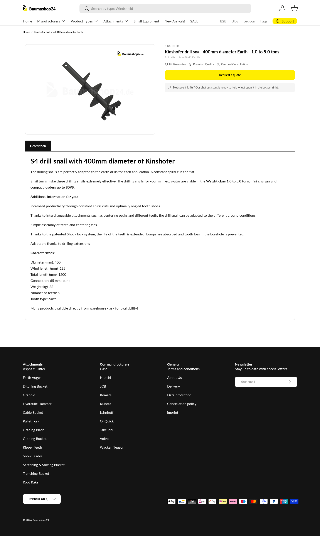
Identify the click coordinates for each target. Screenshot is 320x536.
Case (103, 369)
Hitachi (105, 377)
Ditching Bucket (35, 386)
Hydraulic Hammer (37, 404)
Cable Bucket (33, 412)
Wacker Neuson (112, 447)
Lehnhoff (106, 412)
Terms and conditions (183, 369)
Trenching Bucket (36, 473)
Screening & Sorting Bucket (44, 465)
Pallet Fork (31, 421)
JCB (103, 386)
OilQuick (107, 421)
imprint (172, 412)
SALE (194, 21)
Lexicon (249, 21)
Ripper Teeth (32, 447)
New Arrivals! (175, 21)
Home (27, 21)
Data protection (179, 395)
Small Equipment (146, 21)
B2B (223, 21)
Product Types (82, 21)
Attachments (113, 21)
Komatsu (106, 395)
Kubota (105, 404)
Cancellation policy (181, 404)
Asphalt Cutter (34, 369)
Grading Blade (33, 430)
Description (38, 146)
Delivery (173, 386)
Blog (235, 21)
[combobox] (165, 8)
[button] (294, 8)
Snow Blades (32, 456)
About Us (174, 377)
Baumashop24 (40, 520)
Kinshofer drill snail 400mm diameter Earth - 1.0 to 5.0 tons (60, 32)
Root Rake (30, 482)
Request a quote (230, 75)
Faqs (263, 21)
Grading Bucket (35, 438)
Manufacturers (48, 21)
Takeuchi (106, 430)
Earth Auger (32, 377)
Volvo (104, 438)
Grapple (29, 395)
